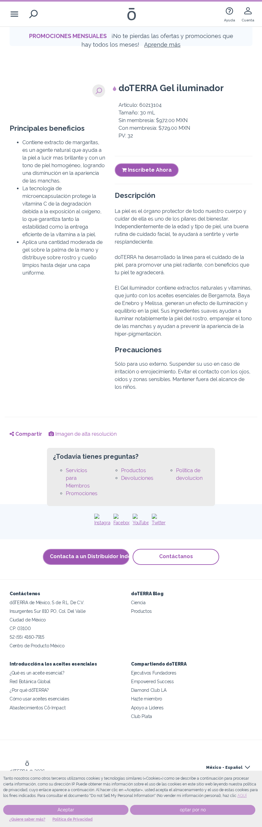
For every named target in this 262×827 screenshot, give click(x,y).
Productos (133, 470)
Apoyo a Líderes (147, 707)
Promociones (81, 493)
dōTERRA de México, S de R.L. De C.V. (47, 602)
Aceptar (66, 809)
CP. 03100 (20, 628)
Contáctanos (176, 556)
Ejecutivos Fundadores (153, 672)
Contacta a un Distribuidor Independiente (89, 556)
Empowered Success (152, 681)
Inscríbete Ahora (149, 170)
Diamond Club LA (148, 690)
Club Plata (141, 716)
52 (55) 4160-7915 (27, 637)
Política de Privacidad (72, 819)
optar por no (193, 809)
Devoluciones (137, 478)
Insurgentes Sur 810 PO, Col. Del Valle (47, 611)
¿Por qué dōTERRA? (29, 690)
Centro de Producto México (37, 645)
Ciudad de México (28, 619)
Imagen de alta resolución (85, 434)
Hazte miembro (146, 698)
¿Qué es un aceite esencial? (37, 672)
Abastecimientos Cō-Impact (38, 707)
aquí (242, 795)
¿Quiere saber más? (27, 819)
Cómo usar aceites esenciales (39, 698)
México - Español (224, 767)
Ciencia (138, 602)
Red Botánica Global (30, 681)
